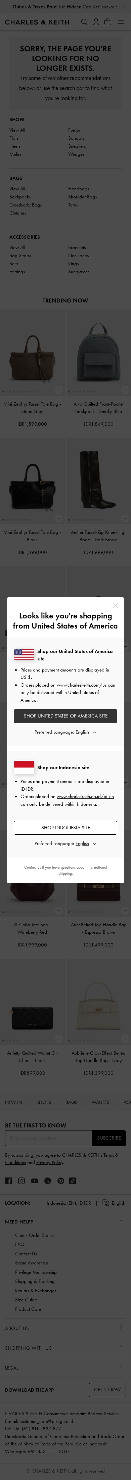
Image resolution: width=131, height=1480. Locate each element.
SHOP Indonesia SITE (65, 828)
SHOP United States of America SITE (65, 716)
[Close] (116, 605)
